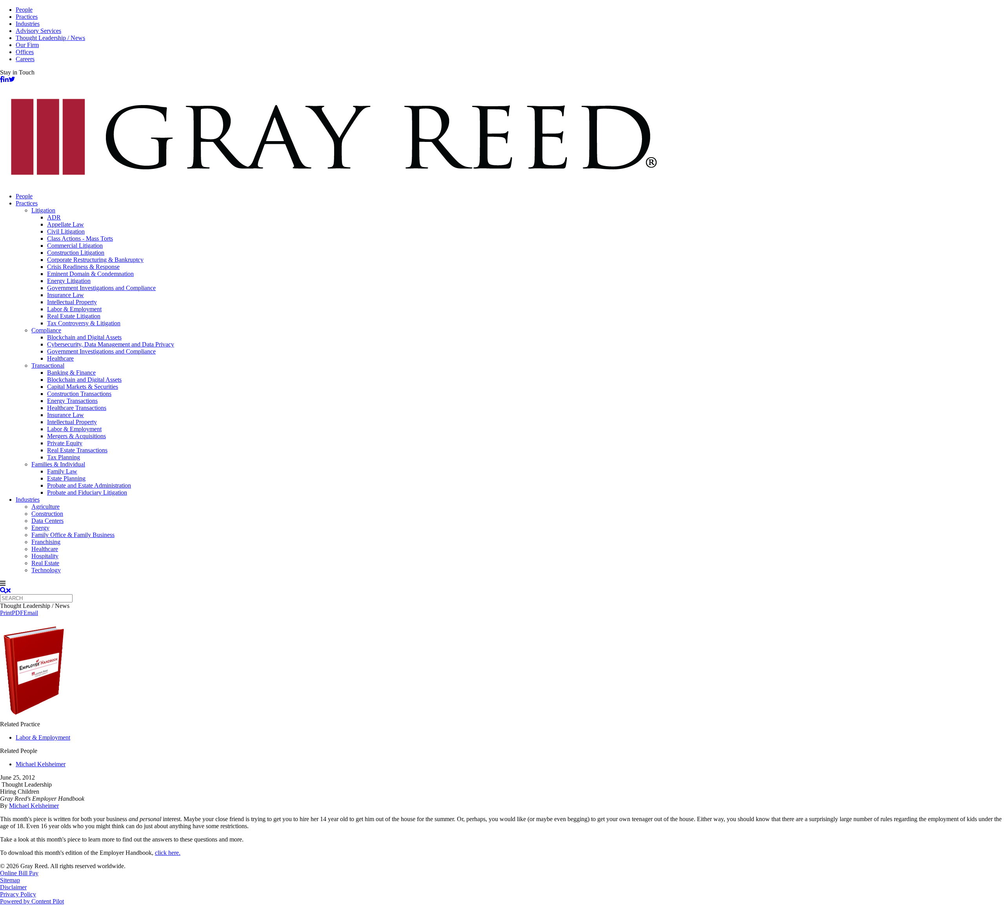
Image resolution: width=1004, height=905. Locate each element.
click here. (167, 852)
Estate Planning (66, 478)
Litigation (43, 210)
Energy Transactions (72, 400)
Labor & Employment (74, 309)
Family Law (62, 471)
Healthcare (60, 358)
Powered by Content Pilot (32, 901)
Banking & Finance (71, 372)
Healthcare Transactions (76, 407)
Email (31, 612)
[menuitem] (510, 196)
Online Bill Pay (19, 873)
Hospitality (44, 556)
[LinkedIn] (6, 79)
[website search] (5, 590)
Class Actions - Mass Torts (80, 238)
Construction (47, 513)
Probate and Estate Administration (89, 485)
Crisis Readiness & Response (83, 266)
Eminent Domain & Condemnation (90, 273)
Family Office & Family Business (73, 534)
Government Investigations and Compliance (101, 288)
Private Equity (64, 443)
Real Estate (45, 563)
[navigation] (502, 583)
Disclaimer (13, 887)
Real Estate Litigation (73, 316)
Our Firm (27, 45)
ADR (54, 217)
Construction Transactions (79, 393)
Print (6, 612)
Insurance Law (65, 295)
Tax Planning (63, 457)
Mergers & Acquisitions (76, 436)
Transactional (47, 365)
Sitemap (10, 880)
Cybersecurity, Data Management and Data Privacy (110, 344)
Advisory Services (38, 30)
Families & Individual (58, 464)
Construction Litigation (75, 252)
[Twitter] (12, 79)
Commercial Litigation (75, 245)
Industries (28, 23)
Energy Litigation (69, 280)
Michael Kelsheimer (40, 764)
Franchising (45, 542)
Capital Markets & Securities (82, 386)
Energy (40, 527)
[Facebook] (1, 79)
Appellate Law (65, 224)
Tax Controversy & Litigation (83, 323)
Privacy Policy (18, 894)
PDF (18, 612)
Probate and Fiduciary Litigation (87, 492)
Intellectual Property (72, 302)
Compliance (46, 330)
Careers (25, 59)
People (24, 9)
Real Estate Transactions (77, 450)
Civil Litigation (66, 231)
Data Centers (47, 520)
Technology (46, 570)
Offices (25, 52)
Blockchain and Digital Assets (84, 337)
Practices (27, 16)
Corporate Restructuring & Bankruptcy (95, 259)
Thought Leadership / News (50, 37)
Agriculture (45, 506)
